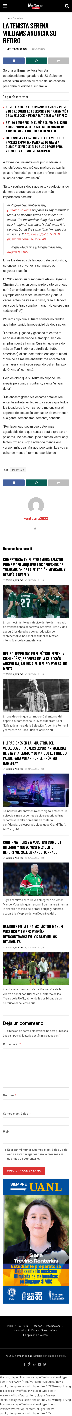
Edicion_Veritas (14, 580)
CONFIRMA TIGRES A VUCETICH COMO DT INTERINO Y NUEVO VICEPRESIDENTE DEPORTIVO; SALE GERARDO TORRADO (32, 847)
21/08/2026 (33, 580)
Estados (37, 1326)
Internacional (53, 1326)
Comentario (12, 1044)
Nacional (19, 1330)
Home (6, 18)
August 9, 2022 (17, 252)
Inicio (10, 1326)
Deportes (18, 18)
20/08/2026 (33, 858)
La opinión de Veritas (35, 1335)
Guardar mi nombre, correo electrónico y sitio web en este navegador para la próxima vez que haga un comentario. (37, 1154)
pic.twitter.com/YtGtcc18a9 (26, 239)
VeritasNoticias (23, 1356)
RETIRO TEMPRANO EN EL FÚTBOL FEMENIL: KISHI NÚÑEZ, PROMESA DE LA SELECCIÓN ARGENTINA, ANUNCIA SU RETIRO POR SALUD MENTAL (36, 126)
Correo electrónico (17, 1114)
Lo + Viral (23, 1326)
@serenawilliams (19, 210)
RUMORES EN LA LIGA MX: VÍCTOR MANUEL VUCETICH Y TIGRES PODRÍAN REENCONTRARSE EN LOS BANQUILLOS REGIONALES (33, 934)
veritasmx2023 (17, 49)
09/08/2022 (38, 49)
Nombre (9, 1095)
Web (6, 1132)
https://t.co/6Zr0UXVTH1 (42, 234)
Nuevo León (48, 1330)
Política (32, 1330)
